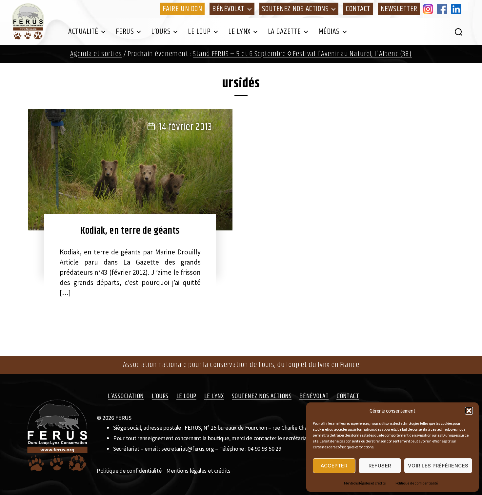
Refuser (380, 466)
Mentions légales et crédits (365, 483)
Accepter (334, 466)
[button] (469, 410)
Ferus (125, 31)
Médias (329, 31)
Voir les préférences (438, 466)
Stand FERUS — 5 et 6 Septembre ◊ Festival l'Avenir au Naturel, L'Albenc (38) (302, 54)
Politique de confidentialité (416, 483)
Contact (358, 9)
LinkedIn (457, 9)
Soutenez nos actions (295, 9)
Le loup (199, 31)
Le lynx (239, 31)
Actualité (83, 31)
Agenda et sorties (96, 54)
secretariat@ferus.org (187, 448)
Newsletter (399, 9)
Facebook (443, 9)
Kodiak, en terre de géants (130, 230)
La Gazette (284, 31)
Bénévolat (228, 9)
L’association (126, 396)
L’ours (161, 31)
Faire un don (182, 9)
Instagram (429, 9)
